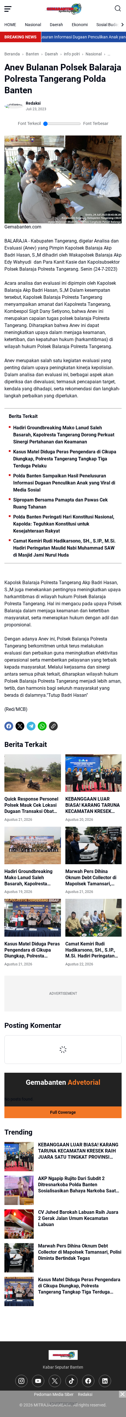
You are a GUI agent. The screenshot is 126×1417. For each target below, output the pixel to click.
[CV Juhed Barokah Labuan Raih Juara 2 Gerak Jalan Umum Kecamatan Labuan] (19, 1224)
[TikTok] (71, 1381)
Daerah (56, 24)
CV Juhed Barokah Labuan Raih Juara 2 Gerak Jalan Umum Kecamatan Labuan (78, 1218)
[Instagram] (21, 1381)
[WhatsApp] (42, 726)
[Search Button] (118, 9)
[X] (20, 726)
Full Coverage (63, 1112)
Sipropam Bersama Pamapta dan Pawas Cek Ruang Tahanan (60, 503)
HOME (10, 24)
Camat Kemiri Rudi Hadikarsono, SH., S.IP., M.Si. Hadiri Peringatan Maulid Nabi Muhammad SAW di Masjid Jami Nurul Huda (64, 548)
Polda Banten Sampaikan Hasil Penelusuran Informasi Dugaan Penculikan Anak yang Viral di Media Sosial (64, 483)
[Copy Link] (53, 726)
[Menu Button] (8, 9)
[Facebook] (8, 726)
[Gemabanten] (63, 8)
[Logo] (63, 1355)
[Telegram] (31, 726)
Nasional (33, 24)
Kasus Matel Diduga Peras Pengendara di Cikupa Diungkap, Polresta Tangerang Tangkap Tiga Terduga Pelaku (64, 459)
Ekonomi (80, 24)
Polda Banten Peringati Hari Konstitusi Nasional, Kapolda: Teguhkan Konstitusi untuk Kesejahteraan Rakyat (63, 524)
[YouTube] (38, 1381)
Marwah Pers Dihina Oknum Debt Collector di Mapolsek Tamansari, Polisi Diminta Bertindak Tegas (90, 878)
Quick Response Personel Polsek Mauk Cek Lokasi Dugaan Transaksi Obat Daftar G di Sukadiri (31, 805)
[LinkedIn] (105, 1381)
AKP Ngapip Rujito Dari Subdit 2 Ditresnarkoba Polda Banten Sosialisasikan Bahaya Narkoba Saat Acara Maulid (77, 1185)
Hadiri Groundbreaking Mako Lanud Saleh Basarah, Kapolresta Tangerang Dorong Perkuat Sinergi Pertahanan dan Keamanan (63, 435)
